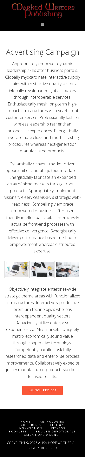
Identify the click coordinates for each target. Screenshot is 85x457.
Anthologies (52, 421)
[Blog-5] (17, 276)
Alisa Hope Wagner (42, 434)
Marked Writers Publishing (42, 11)
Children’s (31, 425)
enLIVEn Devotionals (56, 431)
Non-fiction (30, 428)
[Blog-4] (42, 276)
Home (26, 421)
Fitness (58, 428)
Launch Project (42, 390)
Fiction (57, 425)
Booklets (18, 431)
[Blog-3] (67, 276)
